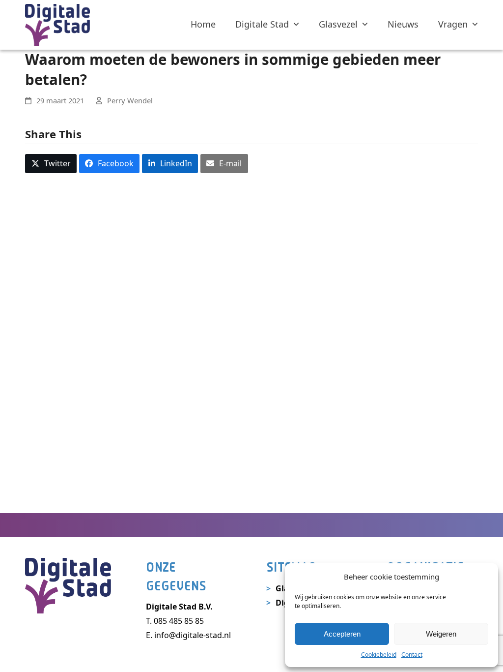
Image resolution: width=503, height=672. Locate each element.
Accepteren (342, 634)
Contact (411, 654)
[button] (51, 163)
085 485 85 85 (179, 620)
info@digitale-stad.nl (192, 635)
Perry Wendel (130, 100)
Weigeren (441, 634)
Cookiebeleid (378, 654)
